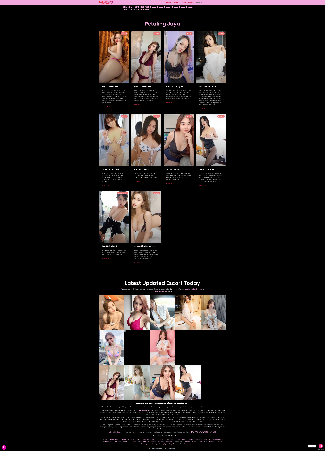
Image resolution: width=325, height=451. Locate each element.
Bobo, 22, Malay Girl (142, 86)
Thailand (194, 289)
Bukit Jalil (131, 439)
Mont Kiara (169, 441)
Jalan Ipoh (207, 439)
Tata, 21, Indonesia (142, 169)
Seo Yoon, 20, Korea (207, 86)
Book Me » (105, 107)
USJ (180, 444)
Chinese (200, 289)
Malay (158, 291)
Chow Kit (153, 439)
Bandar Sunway (114, 439)
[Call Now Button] (4, 447)
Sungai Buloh (172, 444)
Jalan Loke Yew (107, 441)
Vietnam (164, 291)
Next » (171, 266)
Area (198, 2)
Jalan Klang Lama (218, 439)
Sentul (135, 444)
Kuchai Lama (152, 441)
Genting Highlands (181, 439)
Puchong (187, 441)
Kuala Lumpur (142, 441)
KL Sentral (133, 441)
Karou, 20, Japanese (110, 169)
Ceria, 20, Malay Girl (174, 86)
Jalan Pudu (117, 441)
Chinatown (146, 439)
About (176, 2)
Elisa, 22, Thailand (109, 246)
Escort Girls (187, 2)
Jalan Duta (199, 439)
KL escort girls (144, 410)
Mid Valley (161, 441)
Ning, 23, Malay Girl (110, 86)
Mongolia (186, 289)
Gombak (191, 439)
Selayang (219, 441)
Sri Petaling (154, 444)
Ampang (105, 439)
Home (168, 2)
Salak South (203, 441)
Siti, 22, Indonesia (173, 169)
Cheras (138, 439)
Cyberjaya (161, 439)
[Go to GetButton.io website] (321, 449)
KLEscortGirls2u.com (115, 432)
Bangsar (123, 439)
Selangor (211, 441)
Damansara (170, 439)
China (153, 291)
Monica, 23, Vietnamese (144, 246)
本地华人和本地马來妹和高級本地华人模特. (204, 432)
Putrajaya (195, 441)
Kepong (125, 441)
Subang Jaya (163, 444)
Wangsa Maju (188, 444)
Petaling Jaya (178, 441)
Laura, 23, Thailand (207, 169)
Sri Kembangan (143, 444)
